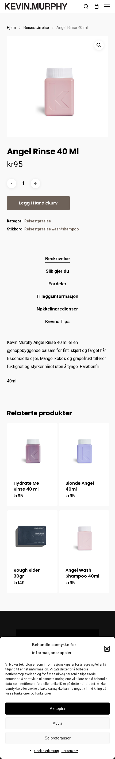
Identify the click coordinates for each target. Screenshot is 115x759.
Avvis (58, 723)
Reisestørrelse (36, 27)
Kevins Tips (57, 321)
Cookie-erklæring (46, 751)
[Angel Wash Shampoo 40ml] (84, 535)
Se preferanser (58, 738)
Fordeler (57, 283)
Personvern (70, 751)
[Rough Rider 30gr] (32, 535)
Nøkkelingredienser (57, 309)
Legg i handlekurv (38, 203)
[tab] (57, 259)
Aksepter (58, 708)
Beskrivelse (57, 258)
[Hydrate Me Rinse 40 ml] (32, 448)
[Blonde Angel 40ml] (84, 448)
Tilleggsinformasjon (57, 296)
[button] (107, 648)
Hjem (11, 27)
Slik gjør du (57, 271)
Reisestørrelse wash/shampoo (51, 229)
